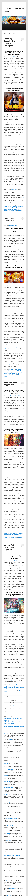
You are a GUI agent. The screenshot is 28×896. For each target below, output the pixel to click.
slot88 (16, 210)
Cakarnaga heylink (10, 869)
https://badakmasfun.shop (12, 825)
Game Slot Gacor (14, 234)
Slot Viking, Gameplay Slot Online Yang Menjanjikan (9, 42)
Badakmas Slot (12, 888)
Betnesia (6, 775)
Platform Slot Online (15, 395)
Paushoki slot (7, 733)
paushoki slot (11, 769)
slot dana (18, 205)
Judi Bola (11, 25)
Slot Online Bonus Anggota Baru (11, 383)
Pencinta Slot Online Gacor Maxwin (9, 220)
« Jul (8, 713)
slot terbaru (14, 209)
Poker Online (17, 25)
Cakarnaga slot (9, 750)
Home (5, 25)
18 (7, 708)
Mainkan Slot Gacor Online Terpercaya (9, 547)
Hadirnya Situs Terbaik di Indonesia (12, 721)
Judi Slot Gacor (13, 560)
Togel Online (13, 28)
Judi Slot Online (14, 189)
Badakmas (6, 763)
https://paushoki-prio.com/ (17, 756)
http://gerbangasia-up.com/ (11, 818)
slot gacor (10, 206)
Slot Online (6, 28)
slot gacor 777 (16, 206)
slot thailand (11, 210)
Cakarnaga (6, 794)
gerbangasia (8, 840)
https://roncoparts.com (9, 787)
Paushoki (10, 739)
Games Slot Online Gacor (10, 723)
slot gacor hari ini (15, 207)
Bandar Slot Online (11, 56)
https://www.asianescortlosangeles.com (12, 855)
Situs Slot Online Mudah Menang (11, 725)
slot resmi (10, 209)
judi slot (11, 364)
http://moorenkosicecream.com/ (12, 811)
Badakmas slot (7, 781)
